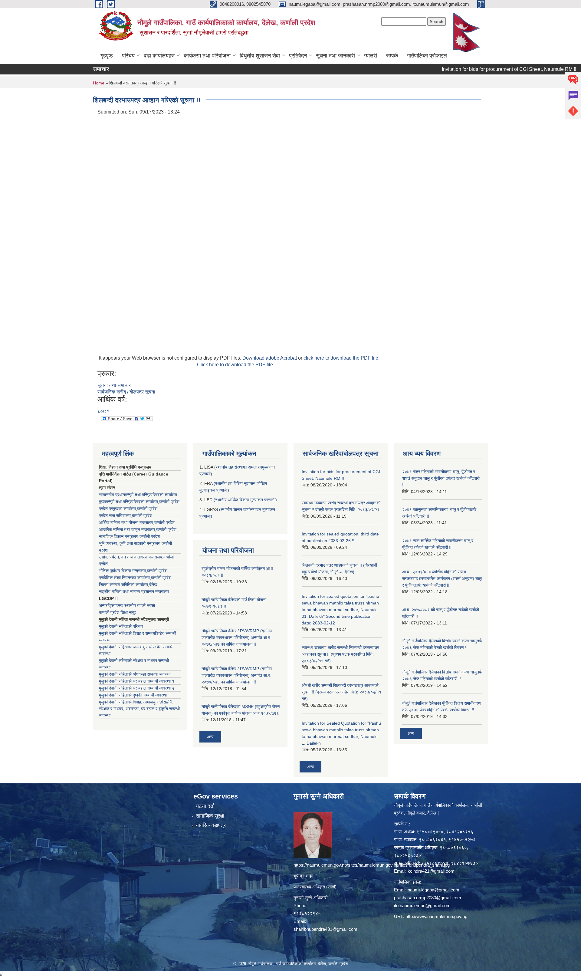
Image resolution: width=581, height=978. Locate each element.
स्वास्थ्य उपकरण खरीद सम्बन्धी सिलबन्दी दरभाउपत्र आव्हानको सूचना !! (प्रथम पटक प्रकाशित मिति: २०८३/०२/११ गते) (340, 654)
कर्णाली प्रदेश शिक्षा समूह (117, 612)
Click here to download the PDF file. (235, 364)
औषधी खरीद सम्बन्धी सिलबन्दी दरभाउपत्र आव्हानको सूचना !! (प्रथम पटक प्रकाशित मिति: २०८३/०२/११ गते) (341, 692)
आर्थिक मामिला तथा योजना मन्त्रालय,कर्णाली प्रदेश (137, 522)
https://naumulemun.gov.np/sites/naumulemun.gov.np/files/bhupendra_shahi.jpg (372, 865)
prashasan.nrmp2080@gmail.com (427, 897)
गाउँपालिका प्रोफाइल (427, 56)
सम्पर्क (392, 56)
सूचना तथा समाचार (114, 385)
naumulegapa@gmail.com (433, 889)
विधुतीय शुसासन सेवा (260, 56)
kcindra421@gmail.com (431, 871)
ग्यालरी (370, 56)
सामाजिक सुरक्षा (210, 816)
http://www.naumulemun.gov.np (436, 916)
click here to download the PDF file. (341, 358)
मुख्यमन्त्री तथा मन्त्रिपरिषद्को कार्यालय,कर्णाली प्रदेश (139, 501)
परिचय (128, 56)
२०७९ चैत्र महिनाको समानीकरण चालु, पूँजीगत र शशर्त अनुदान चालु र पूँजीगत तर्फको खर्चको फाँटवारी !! (441, 478)
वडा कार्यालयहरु (159, 56)
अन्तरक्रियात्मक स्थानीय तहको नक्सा (127, 605)
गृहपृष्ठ (106, 56)
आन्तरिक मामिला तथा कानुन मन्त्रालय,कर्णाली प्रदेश (137, 529)
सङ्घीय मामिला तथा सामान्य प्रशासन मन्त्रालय (134, 591)
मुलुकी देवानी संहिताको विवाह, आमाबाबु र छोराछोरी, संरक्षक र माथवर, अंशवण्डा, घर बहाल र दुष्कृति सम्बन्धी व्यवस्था (139, 709)
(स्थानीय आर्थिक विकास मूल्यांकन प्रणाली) (245, 499)
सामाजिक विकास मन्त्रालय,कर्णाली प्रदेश (129, 536)
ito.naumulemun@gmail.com (422, 905)
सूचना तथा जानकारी (335, 56)
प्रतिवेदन (298, 56)
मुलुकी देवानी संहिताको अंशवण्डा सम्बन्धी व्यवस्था (134, 674)
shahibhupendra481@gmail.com (325, 929)
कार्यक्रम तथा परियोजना (207, 56)
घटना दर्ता (205, 806)
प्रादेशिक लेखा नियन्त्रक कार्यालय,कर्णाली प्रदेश (135, 577)
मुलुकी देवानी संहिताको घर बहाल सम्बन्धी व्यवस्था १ (136, 681)
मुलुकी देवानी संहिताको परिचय (121, 626)
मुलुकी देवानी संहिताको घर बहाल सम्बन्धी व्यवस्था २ (136, 688)
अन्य (210, 736)
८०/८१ (103, 411)
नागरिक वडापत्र (211, 825)
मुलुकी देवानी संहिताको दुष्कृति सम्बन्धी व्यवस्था (133, 695)
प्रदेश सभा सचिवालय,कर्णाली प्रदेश (125, 515)
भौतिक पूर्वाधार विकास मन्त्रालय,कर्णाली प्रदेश (133, 570)
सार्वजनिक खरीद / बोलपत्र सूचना (126, 391)
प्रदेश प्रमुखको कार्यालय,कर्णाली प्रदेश (128, 508)
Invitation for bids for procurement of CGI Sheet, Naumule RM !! (486, 69)
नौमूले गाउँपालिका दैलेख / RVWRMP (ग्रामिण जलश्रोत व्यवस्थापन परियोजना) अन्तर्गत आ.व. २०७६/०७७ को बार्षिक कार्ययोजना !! (237, 637)
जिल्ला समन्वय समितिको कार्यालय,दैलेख (128, 584)
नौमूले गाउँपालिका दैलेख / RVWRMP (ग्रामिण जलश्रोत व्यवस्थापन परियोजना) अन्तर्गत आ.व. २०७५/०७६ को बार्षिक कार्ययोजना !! (237, 675)
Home (98, 83)
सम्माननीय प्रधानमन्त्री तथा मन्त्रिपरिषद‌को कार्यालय (138, 494)
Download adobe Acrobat (270, 358)
